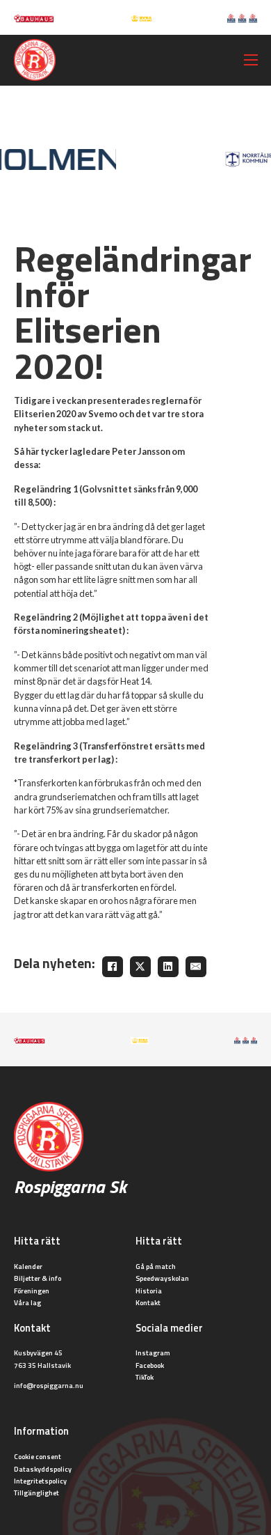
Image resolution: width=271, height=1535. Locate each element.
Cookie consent (37, 1456)
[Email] (196, 966)
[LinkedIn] (168, 966)
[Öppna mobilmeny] (251, 59)
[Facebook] (112, 966)
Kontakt (148, 1302)
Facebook (150, 1365)
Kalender (28, 1266)
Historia (149, 1290)
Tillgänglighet (36, 1492)
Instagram (153, 1352)
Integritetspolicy (40, 1480)
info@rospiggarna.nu (48, 1385)
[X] (140, 966)
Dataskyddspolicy (43, 1468)
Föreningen (31, 1290)
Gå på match (156, 1266)
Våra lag (27, 1302)
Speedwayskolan (162, 1278)
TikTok (145, 1376)
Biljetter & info (37, 1278)
